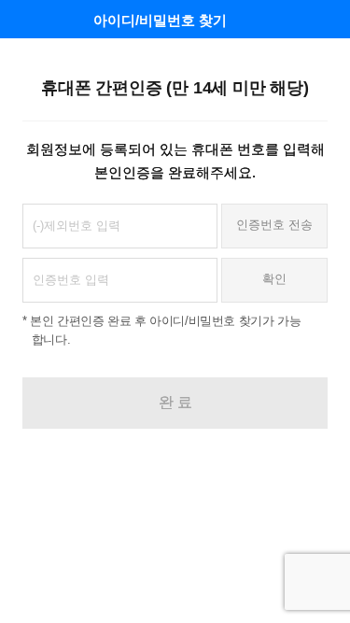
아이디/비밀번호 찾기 (160, 20)
